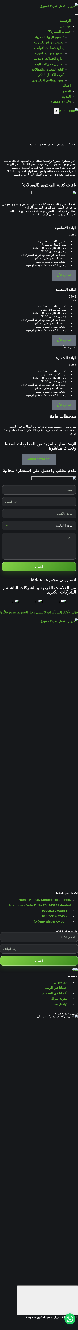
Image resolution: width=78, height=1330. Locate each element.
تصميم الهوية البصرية (49, 37)
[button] (69, 1318)
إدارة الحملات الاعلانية (49, 58)
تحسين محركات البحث (48, 64)
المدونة (66, 96)
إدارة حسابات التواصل (49, 48)
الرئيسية (65, 21)
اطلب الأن (64, 275)
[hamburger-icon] (76, 14)
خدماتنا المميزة (61, 31)
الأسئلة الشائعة (61, 102)
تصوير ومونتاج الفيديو (49, 53)
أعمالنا (66, 86)
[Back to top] (47, 1300)
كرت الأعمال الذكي (51, 75)
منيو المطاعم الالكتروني (48, 80)
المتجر (66, 91)
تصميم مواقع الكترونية (49, 42)
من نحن (65, 26)
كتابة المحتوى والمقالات (48, 69)
